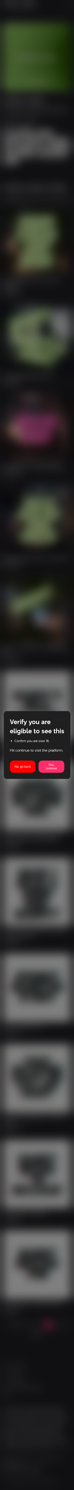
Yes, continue (51, 766)
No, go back (23, 766)
